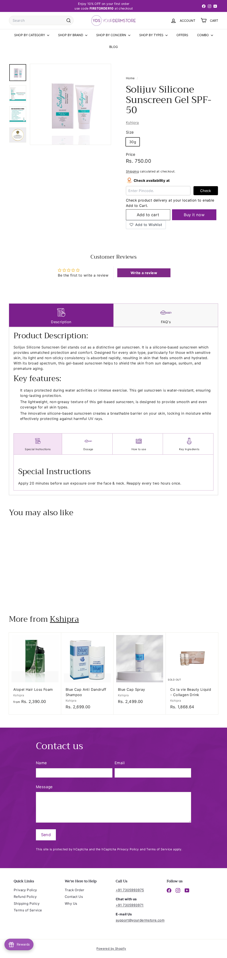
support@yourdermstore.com (140, 920)
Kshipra (132, 122)
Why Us (71, 903)
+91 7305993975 (130, 890)
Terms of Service (159, 849)
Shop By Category (30, 35)
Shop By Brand (71, 35)
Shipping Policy (26, 903)
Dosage (88, 449)
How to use (138, 449)
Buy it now (194, 214)
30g (132, 142)
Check (205, 190)
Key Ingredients (189, 449)
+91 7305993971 (130, 905)
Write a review (144, 273)
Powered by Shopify (111, 948)
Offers (182, 35)
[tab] (61, 315)
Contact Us (74, 897)
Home (131, 78)
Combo (203, 35)
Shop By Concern (111, 35)
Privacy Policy (128, 849)
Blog (113, 47)
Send (46, 834)
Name (41, 763)
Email (120, 763)
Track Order (74, 890)
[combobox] (41, 20)
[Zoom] (70, 104)
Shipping (132, 171)
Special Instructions (38, 449)
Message (44, 787)
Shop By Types (151, 35)
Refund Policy (25, 897)
